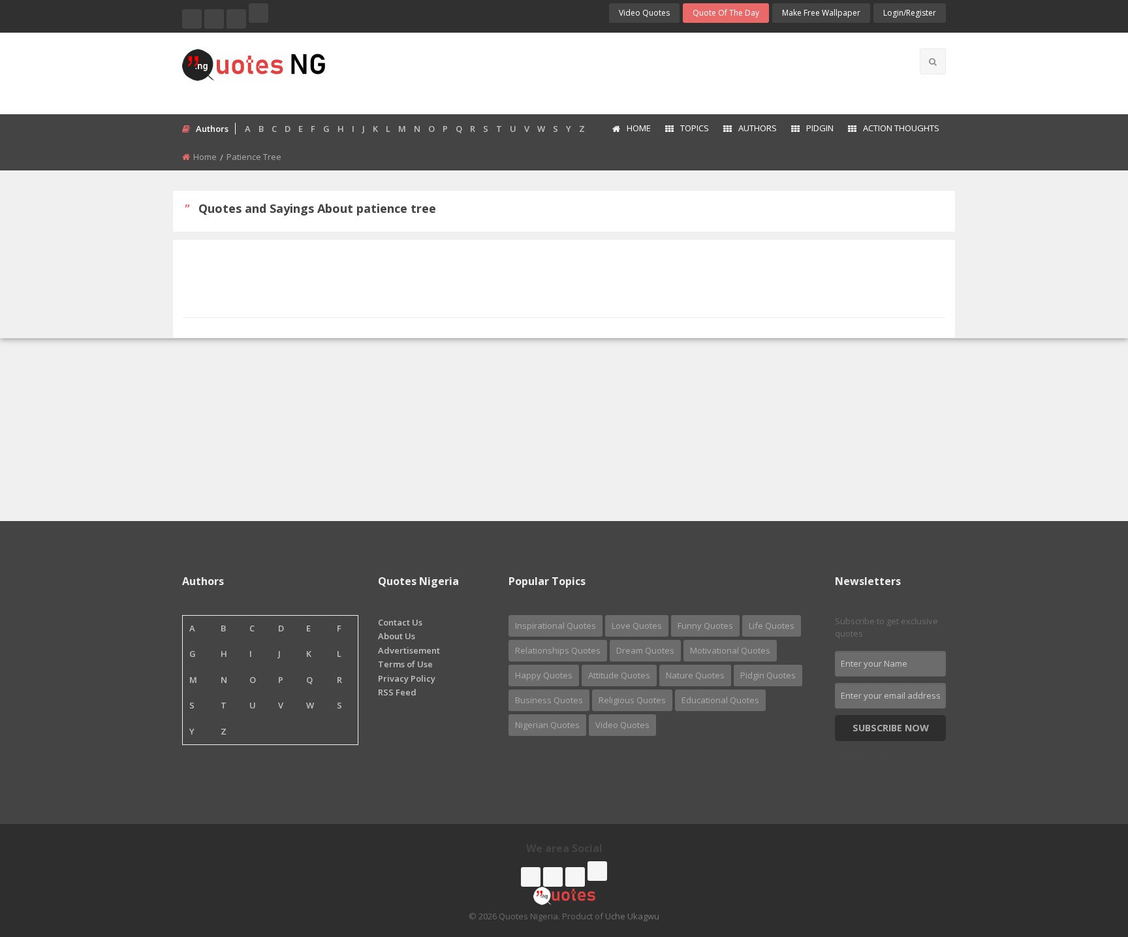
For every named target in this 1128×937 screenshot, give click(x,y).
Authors (757, 128)
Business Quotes (549, 700)
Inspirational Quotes (555, 625)
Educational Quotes (720, 700)
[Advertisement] (615, 71)
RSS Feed (397, 692)
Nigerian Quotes (547, 725)
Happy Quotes (543, 675)
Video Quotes (644, 12)
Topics (694, 128)
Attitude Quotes (619, 675)
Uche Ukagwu (632, 916)
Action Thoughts (901, 128)
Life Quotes (771, 625)
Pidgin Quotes (768, 675)
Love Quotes (637, 625)
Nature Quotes (695, 675)
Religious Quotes (632, 700)
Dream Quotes (645, 650)
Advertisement (409, 650)
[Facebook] (192, 19)
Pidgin (820, 128)
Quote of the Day (726, 12)
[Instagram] (236, 19)
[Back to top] (1085, 855)
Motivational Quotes (730, 650)
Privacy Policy (406, 678)
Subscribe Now (891, 728)
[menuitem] (630, 129)
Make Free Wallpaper (821, 12)
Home (639, 128)
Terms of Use (405, 664)
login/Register (909, 12)
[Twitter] (214, 19)
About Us (396, 636)
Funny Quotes (705, 625)
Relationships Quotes (558, 650)
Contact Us (400, 622)
